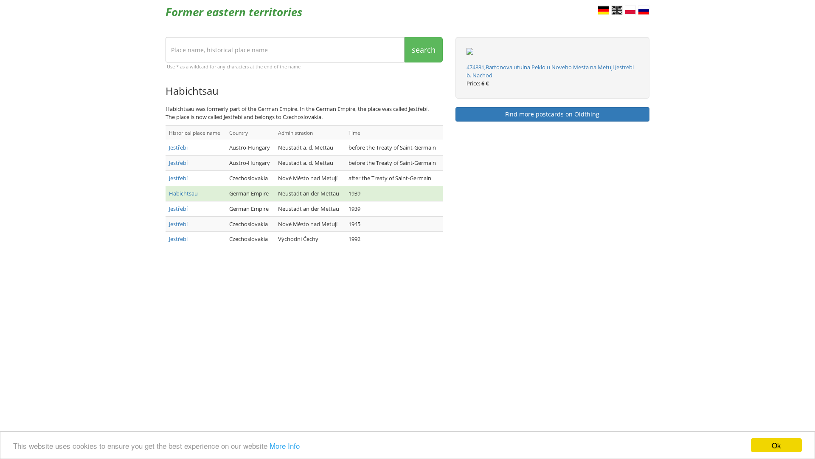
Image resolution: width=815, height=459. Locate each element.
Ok (776, 445)
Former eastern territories (234, 12)
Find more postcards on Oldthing (552, 114)
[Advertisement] (304, 320)
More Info (285, 445)
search (424, 50)
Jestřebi (178, 147)
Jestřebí (178, 163)
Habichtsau (183, 193)
